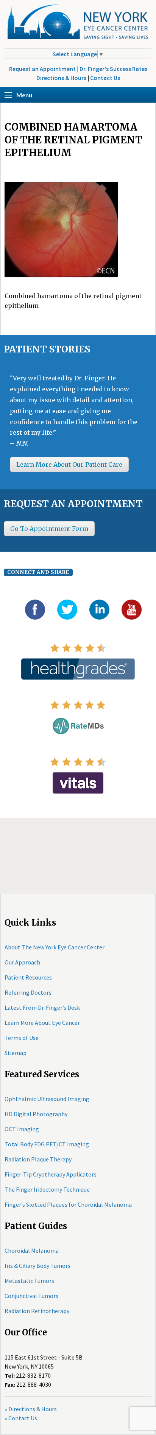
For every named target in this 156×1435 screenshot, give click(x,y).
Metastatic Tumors (29, 1280)
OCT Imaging (22, 1129)
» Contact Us (21, 1418)
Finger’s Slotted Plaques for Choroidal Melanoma (68, 1204)
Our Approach (22, 962)
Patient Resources (28, 977)
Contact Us (105, 78)
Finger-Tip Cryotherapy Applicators (51, 1174)
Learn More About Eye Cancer (42, 1022)
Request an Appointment (42, 68)
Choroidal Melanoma (32, 1250)
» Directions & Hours (31, 1409)
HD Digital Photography (36, 1114)
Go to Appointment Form (49, 528)
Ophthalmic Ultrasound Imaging (47, 1099)
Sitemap (16, 1053)
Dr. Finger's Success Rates (113, 68)
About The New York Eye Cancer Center (55, 947)
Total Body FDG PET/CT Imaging (47, 1144)
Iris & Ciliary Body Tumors (37, 1265)
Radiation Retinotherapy (37, 1311)
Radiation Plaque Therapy (38, 1159)
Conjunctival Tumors (31, 1296)
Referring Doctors (28, 992)
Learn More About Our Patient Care (69, 464)
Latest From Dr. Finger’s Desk (42, 1007)
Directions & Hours (61, 78)
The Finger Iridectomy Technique (47, 1189)
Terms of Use (22, 1037)
